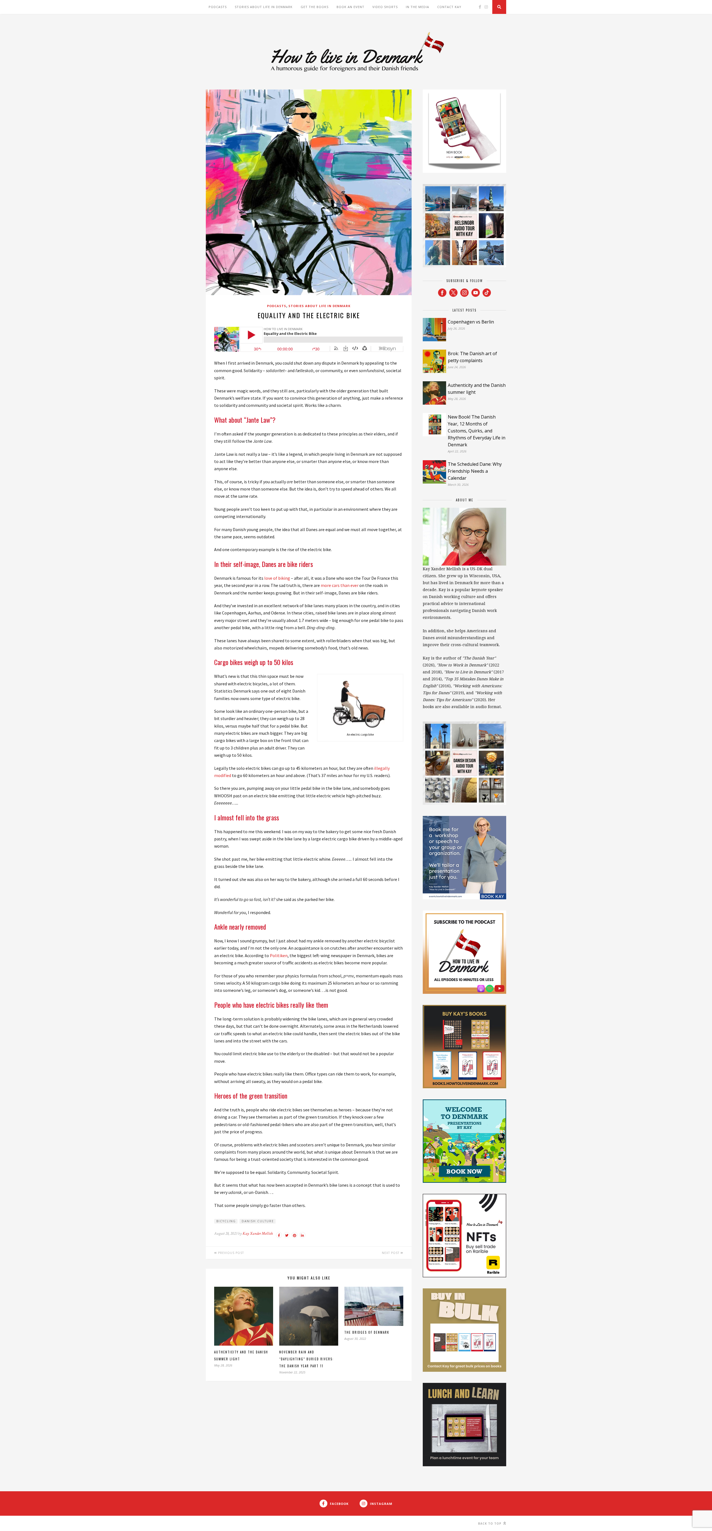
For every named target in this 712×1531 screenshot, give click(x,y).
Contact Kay (449, 7)
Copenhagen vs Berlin (471, 322)
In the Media (417, 7)
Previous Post (230, 1253)
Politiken (279, 955)
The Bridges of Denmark (366, 1332)
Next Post (391, 1253)
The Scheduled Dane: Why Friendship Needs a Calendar (475, 471)
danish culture (258, 1221)
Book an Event (350, 7)
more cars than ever (340, 585)
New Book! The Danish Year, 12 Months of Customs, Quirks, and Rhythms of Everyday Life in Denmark (476, 431)
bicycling (226, 1221)
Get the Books (314, 7)
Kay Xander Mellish (258, 1233)
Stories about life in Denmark (264, 7)
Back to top (490, 1523)
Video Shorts (385, 7)
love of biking (277, 578)
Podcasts (218, 7)
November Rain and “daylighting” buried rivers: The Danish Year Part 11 (306, 1359)
